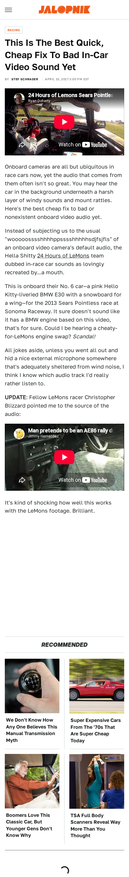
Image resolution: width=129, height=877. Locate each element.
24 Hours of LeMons (63, 255)
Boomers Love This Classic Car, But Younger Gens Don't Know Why (29, 825)
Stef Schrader (24, 79)
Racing (14, 30)
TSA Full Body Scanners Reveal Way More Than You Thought (95, 825)
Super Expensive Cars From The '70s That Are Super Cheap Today (95, 730)
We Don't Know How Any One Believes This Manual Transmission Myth (31, 730)
